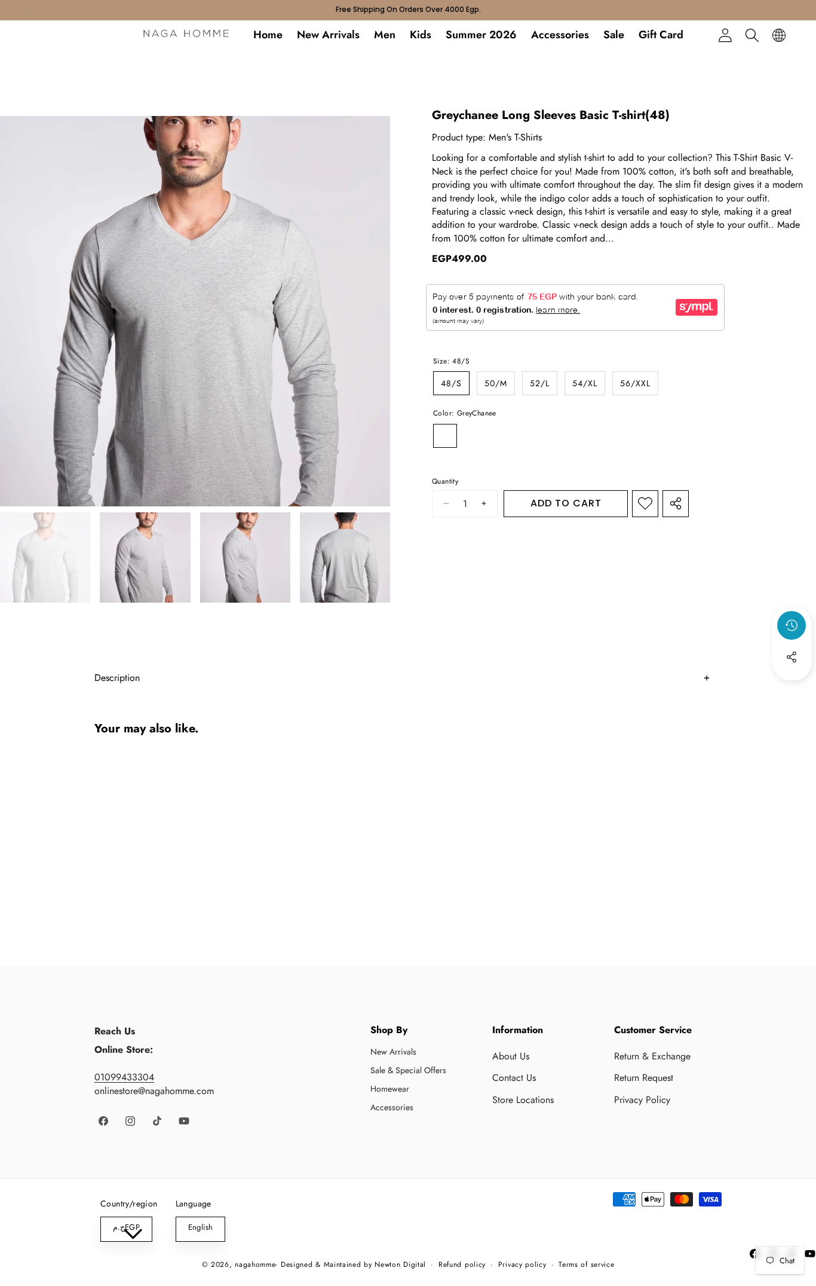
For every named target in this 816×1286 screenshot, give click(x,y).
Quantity (445, 481)
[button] (751, 35)
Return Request (643, 1078)
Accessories (391, 1107)
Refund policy (462, 1265)
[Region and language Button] (778, 35)
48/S (451, 383)
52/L (540, 383)
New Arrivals (393, 1052)
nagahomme (255, 1264)
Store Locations (523, 1100)
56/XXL (635, 383)
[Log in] (724, 35)
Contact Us (514, 1078)
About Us (510, 1056)
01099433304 (124, 1077)
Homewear (389, 1089)
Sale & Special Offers (408, 1070)
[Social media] (791, 657)
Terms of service (586, 1265)
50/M (495, 383)
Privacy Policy (642, 1100)
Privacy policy (522, 1265)
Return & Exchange (652, 1056)
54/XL (584, 383)
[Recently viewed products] (791, 625)
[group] (45, 557)
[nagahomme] (186, 35)
